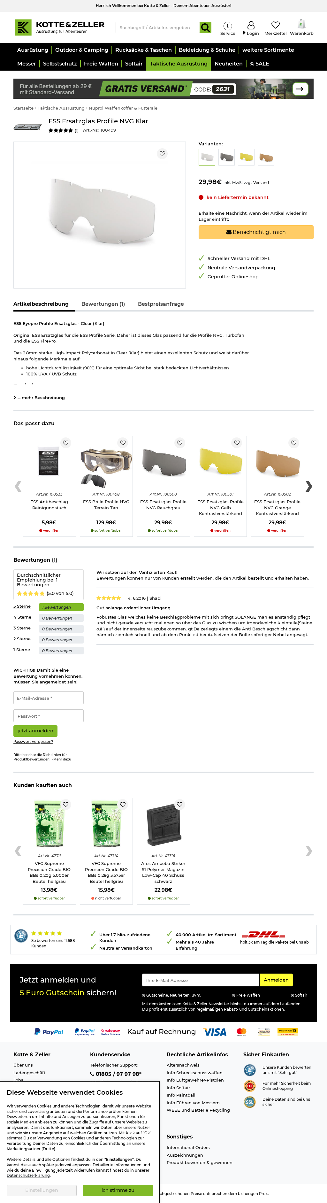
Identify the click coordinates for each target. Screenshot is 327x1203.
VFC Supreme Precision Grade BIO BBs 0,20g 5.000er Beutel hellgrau (49, 872)
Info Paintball (181, 1095)
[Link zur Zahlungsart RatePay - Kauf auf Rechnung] (110, 1031)
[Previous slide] (18, 486)
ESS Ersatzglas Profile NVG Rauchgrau (163, 504)
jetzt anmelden (35, 731)
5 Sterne (22, 606)
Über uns (23, 1065)
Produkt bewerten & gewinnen (199, 1162)
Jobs (18, 1080)
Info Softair (178, 1087)
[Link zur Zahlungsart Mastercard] (241, 1031)
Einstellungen (41, 1190)
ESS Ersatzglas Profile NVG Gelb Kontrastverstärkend (220, 507)
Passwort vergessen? (33, 741)
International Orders (188, 1147)
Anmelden (278, 980)
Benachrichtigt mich (259, 232)
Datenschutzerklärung (28, 1175)
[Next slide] (309, 486)
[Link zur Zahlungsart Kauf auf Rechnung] (161, 1031)
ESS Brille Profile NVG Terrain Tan (106, 504)
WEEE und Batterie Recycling (198, 1110)
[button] (32, 50)
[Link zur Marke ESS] (27, 126)
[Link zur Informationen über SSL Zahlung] (249, 1101)
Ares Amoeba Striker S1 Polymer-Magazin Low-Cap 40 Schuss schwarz (163, 872)
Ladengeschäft (29, 1072)
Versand (261, 182)
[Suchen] (205, 27)
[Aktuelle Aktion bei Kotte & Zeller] (163, 88)
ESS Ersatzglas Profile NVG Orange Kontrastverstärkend (277, 507)
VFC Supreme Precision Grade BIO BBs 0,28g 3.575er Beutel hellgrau (106, 872)
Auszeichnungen (185, 1155)
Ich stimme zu (118, 1190)
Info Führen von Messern (193, 1102)
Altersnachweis (183, 1065)
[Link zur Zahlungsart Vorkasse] (264, 1031)
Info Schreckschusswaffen (195, 1072)
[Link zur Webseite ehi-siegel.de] (249, 1085)
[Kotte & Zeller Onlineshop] (59, 26)
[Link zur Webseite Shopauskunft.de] (249, 1069)
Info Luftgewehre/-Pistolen (195, 1080)
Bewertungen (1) (103, 304)
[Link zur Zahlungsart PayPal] (49, 1031)
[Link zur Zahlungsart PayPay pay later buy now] (85, 1031)
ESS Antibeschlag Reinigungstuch (49, 504)
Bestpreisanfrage (161, 304)
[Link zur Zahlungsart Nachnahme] (288, 1031)
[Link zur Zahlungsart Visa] (214, 1031)
